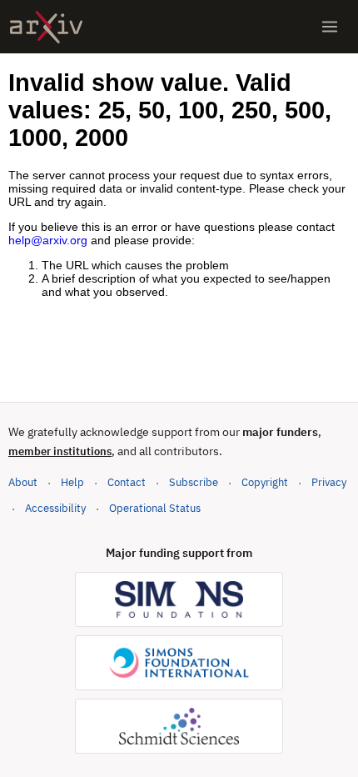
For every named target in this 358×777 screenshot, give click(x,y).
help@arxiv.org (47, 240)
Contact (126, 482)
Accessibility (55, 508)
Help (72, 482)
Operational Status (155, 507)
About (22, 482)
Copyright (264, 482)
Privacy (328, 482)
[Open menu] (329, 26)
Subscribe (193, 482)
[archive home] (46, 27)
